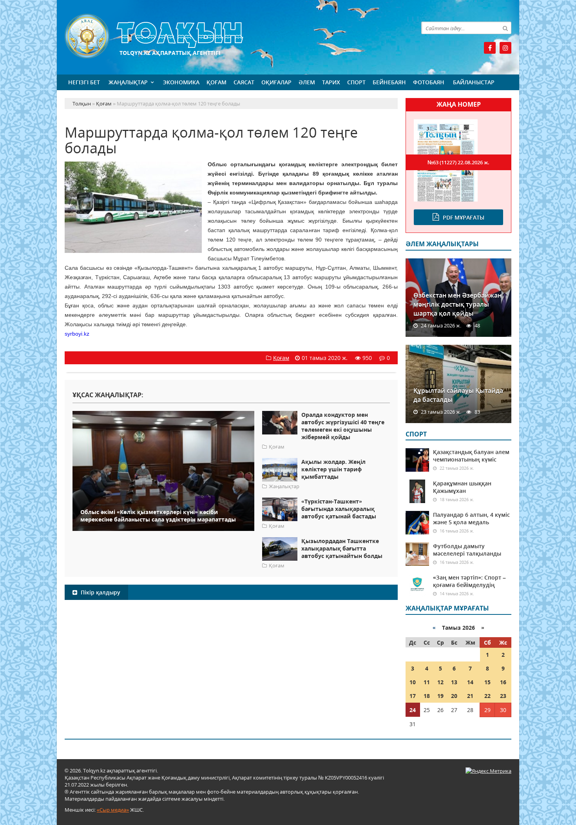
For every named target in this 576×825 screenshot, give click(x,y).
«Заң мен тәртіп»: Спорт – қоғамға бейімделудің (469, 581)
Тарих (331, 82)
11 (427, 682)
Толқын (231, 36)
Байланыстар (473, 82)
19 (440, 696)
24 (412, 710)
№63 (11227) (458, 162)
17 (412, 696)
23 (503, 696)
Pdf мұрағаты (463, 217)
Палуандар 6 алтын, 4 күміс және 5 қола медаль (471, 518)
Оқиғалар (276, 82)
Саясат (244, 82)
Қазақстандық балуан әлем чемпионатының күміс (471, 455)
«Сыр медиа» (113, 809)
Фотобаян (428, 82)
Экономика (181, 82)
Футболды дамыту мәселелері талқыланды (467, 549)
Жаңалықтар (128, 82)
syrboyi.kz (77, 334)
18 (427, 696)
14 (470, 682)
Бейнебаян (389, 82)
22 (487, 696)
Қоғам (216, 82)
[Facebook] (490, 48)
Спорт (356, 82)
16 (503, 682)
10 (412, 682)
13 (454, 682)
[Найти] (505, 28)
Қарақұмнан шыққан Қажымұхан (462, 487)
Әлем (307, 82)
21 (470, 696)
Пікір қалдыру (99, 592)
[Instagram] (505, 48)
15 (487, 682)
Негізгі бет (84, 82)
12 (440, 682)
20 (454, 696)
